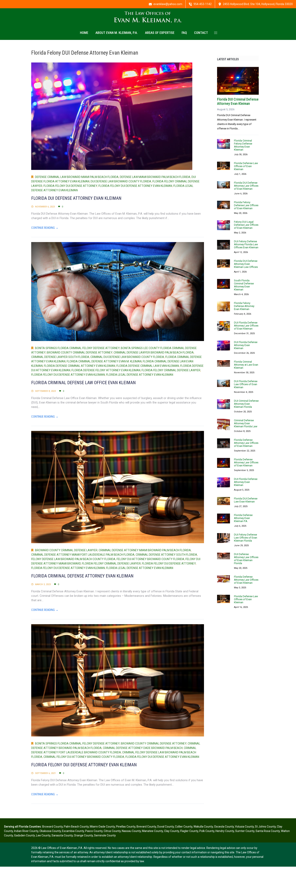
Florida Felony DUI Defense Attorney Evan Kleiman (135, 185)
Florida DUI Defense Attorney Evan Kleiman (76, 198)
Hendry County (224, 831)
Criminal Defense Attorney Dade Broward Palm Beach (143, 748)
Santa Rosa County (268, 831)
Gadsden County (25, 835)
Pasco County (93, 831)
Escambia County (73, 831)
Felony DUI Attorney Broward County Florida (150, 559)
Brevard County (146, 826)
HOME (84, 33)
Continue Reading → (44, 228)
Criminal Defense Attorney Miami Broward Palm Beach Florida (145, 550)
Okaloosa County (50, 831)
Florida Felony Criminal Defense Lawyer (171, 370)
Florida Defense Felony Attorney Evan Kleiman (105, 370)
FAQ (184, 33)
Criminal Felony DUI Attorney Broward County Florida (83, 756)
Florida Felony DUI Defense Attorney (70, 185)
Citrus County (112, 831)
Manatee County (152, 831)
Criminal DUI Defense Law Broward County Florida (127, 357)
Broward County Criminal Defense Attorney (79, 352)
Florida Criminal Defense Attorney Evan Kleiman (82, 575)
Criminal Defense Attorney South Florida (166, 554)
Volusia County (244, 826)
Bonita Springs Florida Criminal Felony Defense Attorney (77, 348)
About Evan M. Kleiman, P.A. (116, 33)
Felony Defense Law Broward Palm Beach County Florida (73, 559)
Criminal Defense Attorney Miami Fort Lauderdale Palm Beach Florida (83, 554)
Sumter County (244, 831)
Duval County (165, 826)
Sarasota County (62, 835)
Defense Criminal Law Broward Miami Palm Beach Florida (77, 177)
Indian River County (26, 831)
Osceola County (224, 826)
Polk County (206, 831)
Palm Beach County (76, 826)
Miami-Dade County (102, 826)
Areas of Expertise (159, 33)
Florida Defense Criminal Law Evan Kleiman (147, 365)
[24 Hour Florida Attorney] (148, 17)
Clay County (171, 831)
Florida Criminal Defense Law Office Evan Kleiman (83, 382)
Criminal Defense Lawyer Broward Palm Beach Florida (154, 352)
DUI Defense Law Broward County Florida (121, 181)
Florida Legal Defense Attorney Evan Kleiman (139, 374)
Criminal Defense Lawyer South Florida (60, 357)
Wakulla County (203, 826)
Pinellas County (125, 826)
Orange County (83, 835)
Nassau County (131, 831)
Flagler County (189, 831)
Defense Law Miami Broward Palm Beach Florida (155, 177)
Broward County (52, 826)
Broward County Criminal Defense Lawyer (66, 550)
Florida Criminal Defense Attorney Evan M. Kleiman (104, 361)
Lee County (43, 835)
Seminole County (105, 835)
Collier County (183, 826)
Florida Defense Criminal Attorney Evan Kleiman (79, 365)
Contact (201, 33)
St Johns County (265, 826)
